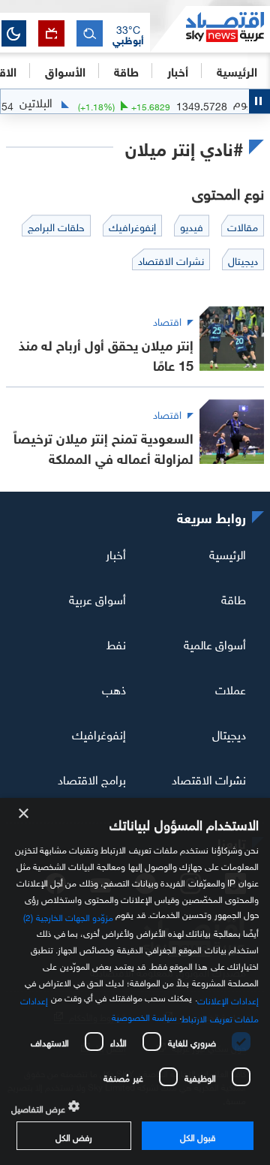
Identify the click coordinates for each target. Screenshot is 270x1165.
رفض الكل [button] (74, 1135)
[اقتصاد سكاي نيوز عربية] (210, 29)
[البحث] (89, 33)
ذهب (114, 688)
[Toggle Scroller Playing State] (259, 101)
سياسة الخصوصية (144, 1015)
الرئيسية (237, 70)
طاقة (233, 598)
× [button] (24, 814)
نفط (116, 643)
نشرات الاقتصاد (209, 777)
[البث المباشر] (51, 33)
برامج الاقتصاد (92, 777)
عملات (230, 688)
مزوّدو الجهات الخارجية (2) (68, 915)
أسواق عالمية (215, 643)
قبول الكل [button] (197, 1135)
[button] (128, 33)
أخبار (116, 553)
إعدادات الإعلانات (228, 999)
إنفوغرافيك (99, 733)
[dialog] (135, 981)
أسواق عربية (97, 598)
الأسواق (65, 70)
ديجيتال (229, 733)
